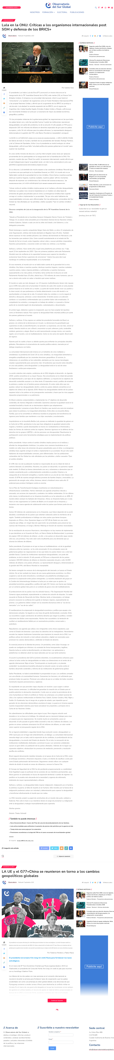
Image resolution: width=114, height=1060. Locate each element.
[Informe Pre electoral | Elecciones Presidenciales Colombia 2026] (83, 62)
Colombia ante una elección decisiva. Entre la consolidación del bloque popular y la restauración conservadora (100, 913)
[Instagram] (105, 7)
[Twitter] (102, 7)
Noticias (91, 64)
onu (32, 841)
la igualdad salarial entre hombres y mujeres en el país (31, 164)
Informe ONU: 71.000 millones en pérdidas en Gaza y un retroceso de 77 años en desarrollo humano (100, 166)
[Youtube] (109, 7)
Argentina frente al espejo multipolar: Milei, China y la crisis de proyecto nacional (100, 84)
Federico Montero (94, 54)
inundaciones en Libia (15, 183)
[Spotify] (112, 7)
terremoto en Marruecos (57, 180)
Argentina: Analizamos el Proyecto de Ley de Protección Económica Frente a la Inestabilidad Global (100, 195)
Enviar (52, 1048)
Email (51, 1039)
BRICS (23, 841)
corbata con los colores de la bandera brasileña (41, 138)
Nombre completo (55, 1032)
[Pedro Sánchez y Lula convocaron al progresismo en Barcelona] (83, 187)
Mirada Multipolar (94, 89)
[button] (96, 8)
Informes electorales (106, 64)
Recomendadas (99, 171)
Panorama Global (94, 189)
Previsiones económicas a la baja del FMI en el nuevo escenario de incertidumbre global (40, 832)
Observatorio (12, 36)
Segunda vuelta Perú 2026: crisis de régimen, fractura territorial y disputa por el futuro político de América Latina (100, 894)
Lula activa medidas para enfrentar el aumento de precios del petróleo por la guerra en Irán (41, 826)
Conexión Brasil (8, 20)
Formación (47, 12)
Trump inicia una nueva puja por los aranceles (25, 829)
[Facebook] (99, 7)
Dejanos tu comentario (64, 856)
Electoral (62, 12)
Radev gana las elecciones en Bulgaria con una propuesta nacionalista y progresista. (98, 176)
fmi (27, 841)
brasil (19, 841)
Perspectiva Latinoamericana (97, 56)
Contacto (94, 1045)
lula (29, 841)
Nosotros (35, 12)
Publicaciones (77, 12)
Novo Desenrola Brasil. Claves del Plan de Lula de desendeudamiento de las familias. (39, 823)
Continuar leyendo (57, 1000)
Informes (91, 171)
